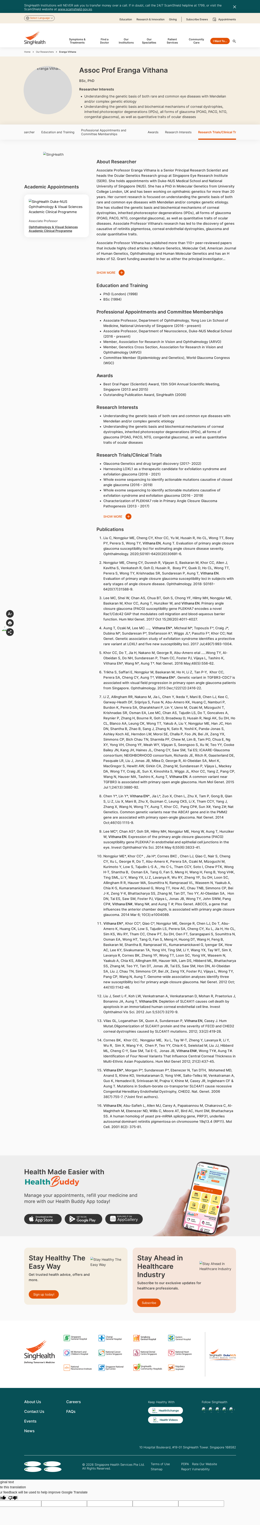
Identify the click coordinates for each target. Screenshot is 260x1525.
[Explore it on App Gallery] (124, 1219)
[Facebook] (204, 1409)
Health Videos (169, 1419)
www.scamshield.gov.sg (75, 9)
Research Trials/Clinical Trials (219, 132)
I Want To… (220, 41)
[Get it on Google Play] (83, 1219)
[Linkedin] (218, 1409)
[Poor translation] (12, 1497)
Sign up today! (43, 1294)
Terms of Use (160, 1464)
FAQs (71, 1411)
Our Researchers (45, 51)
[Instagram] (225, 1409)
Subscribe (149, 1303)
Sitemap (157, 1469)
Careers (73, 1402)
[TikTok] (211, 1409)
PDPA (185, 1464)
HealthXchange (169, 1410)
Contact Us (34, 1411)
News (29, 1431)
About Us (32, 1402)
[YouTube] (231, 1409)
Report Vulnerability (195, 1469)
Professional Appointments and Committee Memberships (103, 132)
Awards (153, 132)
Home (27, 51)
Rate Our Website (204, 1464)
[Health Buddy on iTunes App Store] (43, 1219)
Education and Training (57, 132)
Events (30, 1421)
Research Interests (178, 132)
